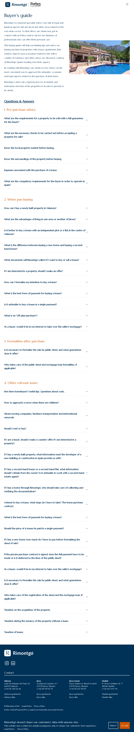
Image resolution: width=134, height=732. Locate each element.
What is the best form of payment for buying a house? (33, 293)
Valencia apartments (12, 694)
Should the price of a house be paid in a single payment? (34, 528)
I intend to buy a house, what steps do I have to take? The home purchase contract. (43, 504)
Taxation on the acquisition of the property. (27, 609)
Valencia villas (9, 697)
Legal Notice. (9, 729)
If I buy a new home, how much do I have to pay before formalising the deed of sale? (42, 541)
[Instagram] (6, 663)
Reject (113, 725)
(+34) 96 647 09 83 (77, 689)
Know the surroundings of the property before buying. (33, 158)
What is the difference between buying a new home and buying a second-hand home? (43, 247)
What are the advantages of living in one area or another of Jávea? (40, 219)
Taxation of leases (13, 632)
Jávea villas (41, 697)
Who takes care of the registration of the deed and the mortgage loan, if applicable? (43, 597)
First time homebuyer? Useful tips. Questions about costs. (34, 391)
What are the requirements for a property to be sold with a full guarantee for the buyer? (43, 120)
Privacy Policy (39, 706)
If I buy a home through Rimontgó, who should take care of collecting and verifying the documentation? (43, 489)
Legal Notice (27, 706)
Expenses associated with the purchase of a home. (30, 170)
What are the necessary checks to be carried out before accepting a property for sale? (40, 135)
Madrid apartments (110, 694)
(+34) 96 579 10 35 (45, 689)
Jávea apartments (44, 694)
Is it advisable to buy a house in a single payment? (30, 304)
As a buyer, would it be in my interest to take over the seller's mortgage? (43, 326)
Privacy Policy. (23, 729)
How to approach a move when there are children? (31, 402)
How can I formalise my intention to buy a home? (30, 282)
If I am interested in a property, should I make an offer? (33, 271)
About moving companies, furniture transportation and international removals (40, 415)
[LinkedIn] (13, 663)
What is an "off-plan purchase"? (20, 315)
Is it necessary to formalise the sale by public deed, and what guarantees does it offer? (42, 351)
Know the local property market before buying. (29, 147)
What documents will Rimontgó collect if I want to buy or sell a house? (41, 259)
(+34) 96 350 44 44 (12, 689)
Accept (124, 725)
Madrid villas (107, 697)
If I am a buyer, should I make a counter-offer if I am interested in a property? (40, 441)
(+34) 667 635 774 (109, 689)
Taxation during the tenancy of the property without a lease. (36, 620)
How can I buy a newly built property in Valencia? (30, 208)
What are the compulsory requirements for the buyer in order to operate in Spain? (44, 183)
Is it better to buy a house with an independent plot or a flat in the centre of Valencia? (44, 232)
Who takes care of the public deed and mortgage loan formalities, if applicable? (40, 366)
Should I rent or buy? (15, 428)
